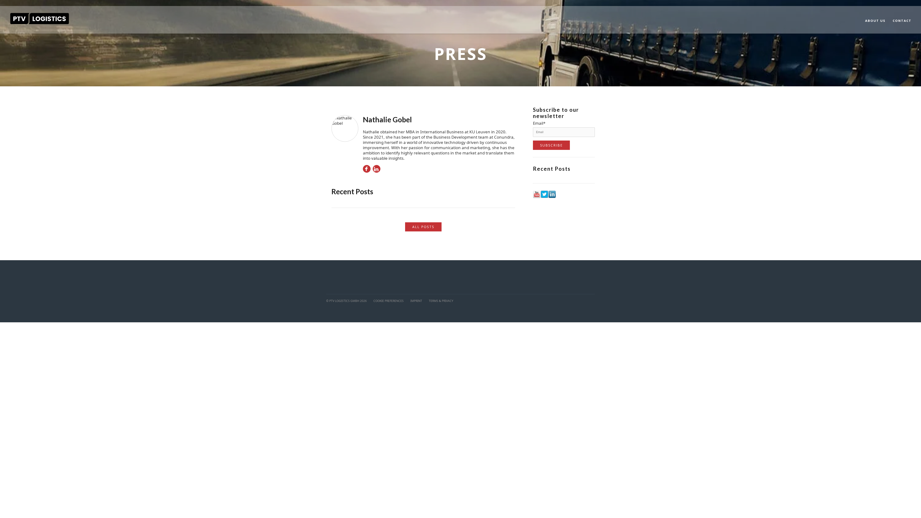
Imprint (416, 301)
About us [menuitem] (875, 20)
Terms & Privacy (441, 301)
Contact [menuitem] (902, 20)
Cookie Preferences (388, 301)
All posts (423, 226)
